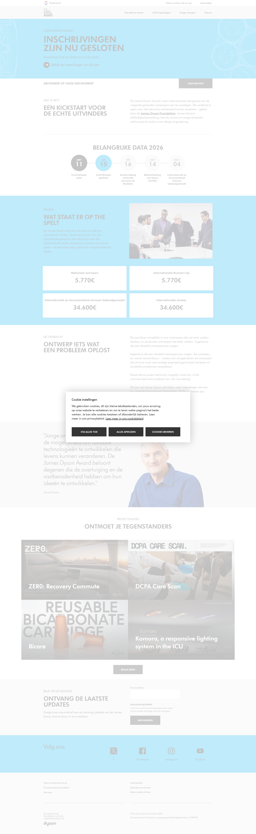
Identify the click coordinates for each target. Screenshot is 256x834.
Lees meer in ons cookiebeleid (124, 418)
